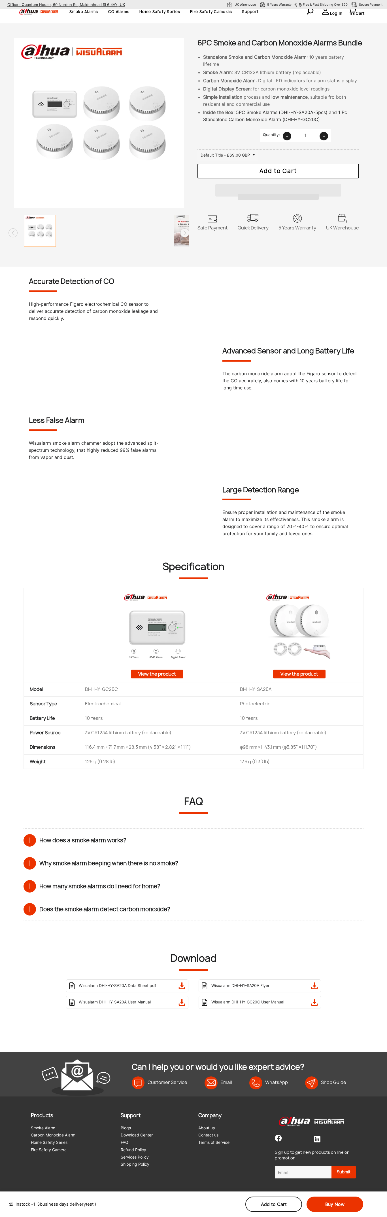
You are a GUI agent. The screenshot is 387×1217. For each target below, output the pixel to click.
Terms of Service (213, 1142)
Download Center (137, 1134)
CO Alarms (118, 11)
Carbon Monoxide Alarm (53, 1134)
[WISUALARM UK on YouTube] (292, 1139)
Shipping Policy (135, 1164)
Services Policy (135, 1157)
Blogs (126, 1127)
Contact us (208, 1134)
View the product (157, 674)
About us (206, 1127)
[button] (278, 187)
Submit (343, 1171)
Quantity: (271, 134)
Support (250, 11)
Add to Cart (274, 1204)
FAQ (124, 1142)
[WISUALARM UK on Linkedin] (317, 1139)
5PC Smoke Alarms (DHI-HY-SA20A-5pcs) (282, 112)
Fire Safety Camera (49, 1149)
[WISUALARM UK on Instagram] (303, 1139)
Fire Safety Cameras (211, 11)
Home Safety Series (159, 11)
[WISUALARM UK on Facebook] (278, 1139)
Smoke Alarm (43, 1127)
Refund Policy (133, 1149)
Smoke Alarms (83, 11)
